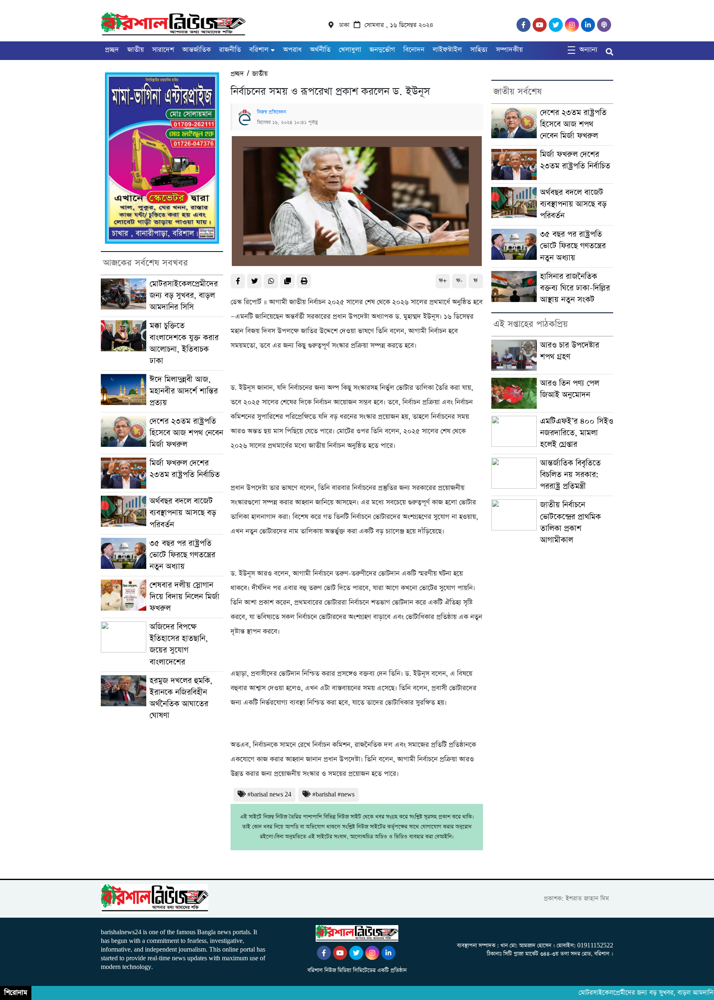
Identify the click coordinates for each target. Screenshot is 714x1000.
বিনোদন (413, 50)
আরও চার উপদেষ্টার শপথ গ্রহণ (569, 351)
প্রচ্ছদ (112, 50)
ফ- (459, 281)
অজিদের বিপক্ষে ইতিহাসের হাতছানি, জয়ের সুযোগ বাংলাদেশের (179, 644)
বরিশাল (259, 50)
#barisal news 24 (269, 795)
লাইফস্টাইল (447, 50)
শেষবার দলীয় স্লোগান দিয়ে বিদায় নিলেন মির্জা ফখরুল (184, 597)
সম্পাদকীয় (509, 50)
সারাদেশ (163, 50)
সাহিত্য (479, 50)
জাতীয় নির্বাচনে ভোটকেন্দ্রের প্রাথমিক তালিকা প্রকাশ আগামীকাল (570, 522)
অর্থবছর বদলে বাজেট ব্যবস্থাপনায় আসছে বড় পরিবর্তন (183, 513)
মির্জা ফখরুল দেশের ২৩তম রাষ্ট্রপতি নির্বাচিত (185, 469)
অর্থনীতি (320, 50)
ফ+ (443, 281)
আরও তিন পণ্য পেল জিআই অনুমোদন (569, 389)
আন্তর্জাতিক (196, 50)
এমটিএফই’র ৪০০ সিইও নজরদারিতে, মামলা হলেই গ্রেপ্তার (576, 433)
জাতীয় (135, 50)
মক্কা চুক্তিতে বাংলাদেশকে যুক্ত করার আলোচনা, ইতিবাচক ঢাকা (184, 343)
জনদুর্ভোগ (382, 50)
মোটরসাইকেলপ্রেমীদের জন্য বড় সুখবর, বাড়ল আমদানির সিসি (184, 295)
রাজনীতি (230, 50)
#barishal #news (333, 795)
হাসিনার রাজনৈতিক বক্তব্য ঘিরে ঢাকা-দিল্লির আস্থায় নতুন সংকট (575, 288)
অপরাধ (292, 50)
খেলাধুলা (350, 50)
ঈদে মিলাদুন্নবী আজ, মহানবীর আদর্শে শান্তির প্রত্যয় (184, 391)
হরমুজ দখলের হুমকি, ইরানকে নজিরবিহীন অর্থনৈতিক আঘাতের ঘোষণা (181, 698)
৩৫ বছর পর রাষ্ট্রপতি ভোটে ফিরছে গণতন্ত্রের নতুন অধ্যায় (182, 555)
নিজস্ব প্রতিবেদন (271, 112)
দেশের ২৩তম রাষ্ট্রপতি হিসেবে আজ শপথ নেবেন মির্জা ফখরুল (186, 433)
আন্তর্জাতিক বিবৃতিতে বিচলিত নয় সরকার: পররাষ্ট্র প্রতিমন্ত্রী (570, 475)
